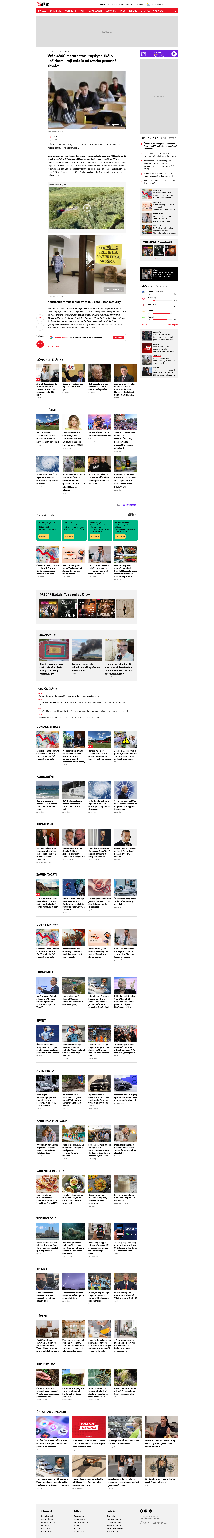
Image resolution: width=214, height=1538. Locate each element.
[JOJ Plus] (143, 318)
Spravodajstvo (111, 1516)
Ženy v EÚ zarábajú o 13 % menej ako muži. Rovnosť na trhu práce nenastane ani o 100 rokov (46, 389)
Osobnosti (65, 392)
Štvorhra (39, 1056)
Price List (77, 1528)
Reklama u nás (79, 1516)
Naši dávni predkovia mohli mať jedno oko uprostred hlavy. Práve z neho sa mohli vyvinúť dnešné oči (73, 1248)
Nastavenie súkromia (48, 1522)
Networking (92, 1159)
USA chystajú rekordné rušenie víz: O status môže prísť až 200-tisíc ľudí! (69, 717)
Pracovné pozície (45, 515)
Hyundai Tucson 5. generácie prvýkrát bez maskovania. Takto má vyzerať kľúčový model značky (98, 1100)
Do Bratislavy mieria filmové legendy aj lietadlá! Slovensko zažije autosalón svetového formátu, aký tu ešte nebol (125, 571)
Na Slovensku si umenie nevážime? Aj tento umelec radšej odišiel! (99, 387)
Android (116, 1254)
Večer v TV (161, 285)
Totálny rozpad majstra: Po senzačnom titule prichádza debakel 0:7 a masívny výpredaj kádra (124, 1048)
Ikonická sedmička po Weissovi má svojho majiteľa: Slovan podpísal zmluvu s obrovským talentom (73, 1050)
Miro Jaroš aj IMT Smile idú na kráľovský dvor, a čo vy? (160, 181)
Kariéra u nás (45, 1525)
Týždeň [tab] (173, 138)
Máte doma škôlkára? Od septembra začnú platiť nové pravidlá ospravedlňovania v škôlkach (73, 1150)
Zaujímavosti (95, 11)
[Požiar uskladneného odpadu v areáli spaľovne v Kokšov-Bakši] (87, 650)
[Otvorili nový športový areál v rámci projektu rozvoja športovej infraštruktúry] (54, 650)
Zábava (155, 270)
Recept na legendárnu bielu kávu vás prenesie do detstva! (124, 1198)
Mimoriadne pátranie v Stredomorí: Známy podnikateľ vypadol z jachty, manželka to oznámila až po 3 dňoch (98, 1001)
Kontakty (111, 1511)
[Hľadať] (175, 10)
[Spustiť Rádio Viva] (158, 52)
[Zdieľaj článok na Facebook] (40, 326)
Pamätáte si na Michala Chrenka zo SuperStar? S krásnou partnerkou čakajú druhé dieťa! (99, 852)
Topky (61, 51)
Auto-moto (45, 1071)
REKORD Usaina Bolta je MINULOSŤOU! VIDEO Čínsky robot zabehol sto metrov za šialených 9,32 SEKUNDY (73, 904)
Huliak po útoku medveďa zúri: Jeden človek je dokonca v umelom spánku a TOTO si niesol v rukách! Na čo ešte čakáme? (86, 703)
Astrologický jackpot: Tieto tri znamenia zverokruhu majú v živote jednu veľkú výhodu (163, 274)
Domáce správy (48, 727)
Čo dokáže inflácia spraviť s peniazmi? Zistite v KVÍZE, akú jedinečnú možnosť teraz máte (47, 569)
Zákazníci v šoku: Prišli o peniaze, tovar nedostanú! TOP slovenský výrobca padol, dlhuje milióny (125, 754)
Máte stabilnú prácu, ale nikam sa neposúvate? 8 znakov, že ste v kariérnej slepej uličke (125, 1148)
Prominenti (70, 11)
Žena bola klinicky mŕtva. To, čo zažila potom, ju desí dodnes (125, 901)
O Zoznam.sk (46, 1511)
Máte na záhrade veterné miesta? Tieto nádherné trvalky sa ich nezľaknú (125, 1391)
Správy (41, 677)
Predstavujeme (93, 1108)
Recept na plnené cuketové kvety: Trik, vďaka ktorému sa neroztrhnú (97, 1199)
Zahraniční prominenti (43, 862)
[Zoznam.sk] (146, 1524)
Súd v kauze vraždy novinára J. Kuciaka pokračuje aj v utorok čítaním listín (45, 1296)
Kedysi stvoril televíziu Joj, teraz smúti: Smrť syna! (72, 387)
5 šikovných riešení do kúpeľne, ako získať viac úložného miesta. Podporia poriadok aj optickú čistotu (124, 1345)
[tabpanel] (159, 163)
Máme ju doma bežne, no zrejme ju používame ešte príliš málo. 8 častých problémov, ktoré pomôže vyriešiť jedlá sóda (99, 1345)
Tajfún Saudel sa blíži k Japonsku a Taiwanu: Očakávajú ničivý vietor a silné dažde (99, 805)
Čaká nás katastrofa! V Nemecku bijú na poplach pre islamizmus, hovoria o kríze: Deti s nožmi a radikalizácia (163, 337)
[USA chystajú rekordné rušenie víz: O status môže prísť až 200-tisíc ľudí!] (73, 790)
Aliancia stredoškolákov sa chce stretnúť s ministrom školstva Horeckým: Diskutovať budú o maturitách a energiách (124, 389)
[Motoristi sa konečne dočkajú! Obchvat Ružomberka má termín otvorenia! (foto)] (73, 985)
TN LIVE (41, 1269)
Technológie (46, 1218)
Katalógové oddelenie (114, 1525)
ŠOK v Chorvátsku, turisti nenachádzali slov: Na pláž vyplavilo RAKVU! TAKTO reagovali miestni (47, 902)
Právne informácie (47, 1516)
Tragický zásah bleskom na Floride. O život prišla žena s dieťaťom (73, 1295)
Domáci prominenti (68, 859)
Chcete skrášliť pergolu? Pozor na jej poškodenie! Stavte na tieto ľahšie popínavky (73, 1392)
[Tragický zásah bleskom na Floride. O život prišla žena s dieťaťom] (73, 1281)
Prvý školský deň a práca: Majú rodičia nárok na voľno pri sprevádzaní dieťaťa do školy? (47, 1148)
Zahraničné (55, 11)
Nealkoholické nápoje (121, 1203)
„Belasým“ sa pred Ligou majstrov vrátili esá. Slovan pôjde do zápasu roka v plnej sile (99, 1296)
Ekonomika (111, 11)
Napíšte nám (45, 1528)
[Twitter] (150, 1511)
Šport (82, 11)
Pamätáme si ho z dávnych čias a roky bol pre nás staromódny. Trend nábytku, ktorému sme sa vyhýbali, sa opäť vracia (47, 1345)
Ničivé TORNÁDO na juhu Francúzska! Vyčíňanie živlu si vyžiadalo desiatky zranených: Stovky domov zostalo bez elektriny (164, 360)
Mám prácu (117, 1156)
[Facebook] (141, 1511)
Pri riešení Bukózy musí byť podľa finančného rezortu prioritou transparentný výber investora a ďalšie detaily (84, 711)
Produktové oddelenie (114, 1519)
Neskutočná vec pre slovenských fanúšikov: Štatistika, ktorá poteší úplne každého (72, 952)
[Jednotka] (143, 305)
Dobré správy (47, 925)
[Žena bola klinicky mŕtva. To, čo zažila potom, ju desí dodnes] (125, 887)
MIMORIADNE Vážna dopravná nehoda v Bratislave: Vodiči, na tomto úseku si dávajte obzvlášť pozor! (163, 349)
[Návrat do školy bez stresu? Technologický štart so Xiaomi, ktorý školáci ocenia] (99, 937)
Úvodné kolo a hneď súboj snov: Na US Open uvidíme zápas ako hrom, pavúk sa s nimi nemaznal (47, 1048)
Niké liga (65, 1058)
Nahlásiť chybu (53, 346)
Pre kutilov (45, 1364)
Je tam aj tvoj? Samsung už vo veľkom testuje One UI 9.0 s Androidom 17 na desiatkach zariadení (125, 1246)
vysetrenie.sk (92, 910)
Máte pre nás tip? (112, 1531)
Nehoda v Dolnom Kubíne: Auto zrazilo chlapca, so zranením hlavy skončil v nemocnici (99, 754)
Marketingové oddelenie (115, 1528)
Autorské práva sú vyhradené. (149, 1518)
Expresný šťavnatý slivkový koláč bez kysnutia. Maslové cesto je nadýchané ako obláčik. (47, 1199)
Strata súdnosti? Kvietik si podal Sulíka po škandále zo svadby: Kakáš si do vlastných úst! (73, 852)
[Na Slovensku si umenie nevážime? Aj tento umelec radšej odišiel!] (99, 373)
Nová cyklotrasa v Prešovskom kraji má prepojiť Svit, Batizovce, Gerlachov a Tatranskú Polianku (72, 1100)
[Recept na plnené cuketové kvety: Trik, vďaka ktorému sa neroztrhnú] (99, 1184)
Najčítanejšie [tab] (150, 138)
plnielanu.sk (118, 960)
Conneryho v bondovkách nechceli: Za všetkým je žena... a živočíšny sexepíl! (125, 852)
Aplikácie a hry (93, 1256)
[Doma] (143, 311)
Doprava (65, 1108)
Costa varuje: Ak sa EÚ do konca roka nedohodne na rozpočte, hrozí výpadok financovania (125, 805)
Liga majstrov (92, 1058)
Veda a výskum (67, 1256)
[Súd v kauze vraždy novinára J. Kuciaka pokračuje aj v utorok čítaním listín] (47, 1281)
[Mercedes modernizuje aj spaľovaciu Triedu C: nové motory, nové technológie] (125, 1083)
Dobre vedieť (40, 576)
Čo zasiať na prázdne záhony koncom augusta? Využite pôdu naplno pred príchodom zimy (47, 1392)
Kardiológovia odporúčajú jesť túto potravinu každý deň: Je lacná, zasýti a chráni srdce (99, 902)
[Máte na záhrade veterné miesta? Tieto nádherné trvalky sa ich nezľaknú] (125, 1377)
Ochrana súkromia (47, 1519)
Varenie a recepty (50, 1171)
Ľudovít (130, 4)
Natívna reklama (79, 1531)
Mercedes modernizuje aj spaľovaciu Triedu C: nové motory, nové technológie (125, 1097)
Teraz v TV (146, 285)
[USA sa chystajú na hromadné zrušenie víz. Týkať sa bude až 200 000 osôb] (125, 1281)
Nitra (115, 762)
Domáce (42, 11)
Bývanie (42, 1316)
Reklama (77, 1511)
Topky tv (133, 11)
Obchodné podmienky (81, 1522)
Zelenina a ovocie (41, 1399)
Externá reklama (79, 1519)
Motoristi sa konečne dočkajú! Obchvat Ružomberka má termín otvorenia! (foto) (72, 1000)
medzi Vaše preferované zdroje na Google (78, 337)
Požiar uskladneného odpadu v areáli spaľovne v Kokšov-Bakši (86, 667)
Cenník (76, 1525)
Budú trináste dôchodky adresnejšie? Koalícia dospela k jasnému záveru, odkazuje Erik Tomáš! (46, 1001)
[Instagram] (145, 1511)
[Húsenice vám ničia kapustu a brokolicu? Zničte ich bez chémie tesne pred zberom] (99, 1377)
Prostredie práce (41, 1156)
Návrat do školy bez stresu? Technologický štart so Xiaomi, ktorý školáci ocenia (72, 569)
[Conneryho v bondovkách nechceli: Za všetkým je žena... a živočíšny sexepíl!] (125, 837)
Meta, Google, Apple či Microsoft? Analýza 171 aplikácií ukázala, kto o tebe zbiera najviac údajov (98, 1248)
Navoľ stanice (144, 325)
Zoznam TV (47, 635)
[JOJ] (143, 298)
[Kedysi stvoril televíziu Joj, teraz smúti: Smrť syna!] (73, 373)
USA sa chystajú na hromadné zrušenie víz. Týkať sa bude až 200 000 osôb (125, 1296)
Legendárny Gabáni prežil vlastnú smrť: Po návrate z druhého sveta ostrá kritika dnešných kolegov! (119, 668)
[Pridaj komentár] (40, 318)
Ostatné (116, 1056)
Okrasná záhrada (67, 1399)
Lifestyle (145, 11)
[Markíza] (143, 292)
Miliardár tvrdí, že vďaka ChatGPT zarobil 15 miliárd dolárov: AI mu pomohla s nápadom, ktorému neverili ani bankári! (125, 1001)
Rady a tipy (91, 1206)
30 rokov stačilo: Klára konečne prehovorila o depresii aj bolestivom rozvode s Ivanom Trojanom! (46, 854)
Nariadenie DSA (46, 1531)
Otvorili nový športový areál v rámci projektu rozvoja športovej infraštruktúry (51, 668)
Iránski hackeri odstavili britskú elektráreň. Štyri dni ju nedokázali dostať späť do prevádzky (47, 1246)
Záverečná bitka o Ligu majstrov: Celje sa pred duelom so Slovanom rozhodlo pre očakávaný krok (98, 1050)
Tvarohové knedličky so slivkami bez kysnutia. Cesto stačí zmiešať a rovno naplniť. (72, 1199)
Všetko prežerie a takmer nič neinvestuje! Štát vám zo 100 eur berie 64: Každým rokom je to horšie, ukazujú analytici (164, 372)
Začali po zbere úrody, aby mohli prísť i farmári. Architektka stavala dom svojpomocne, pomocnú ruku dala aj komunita (73, 1345)
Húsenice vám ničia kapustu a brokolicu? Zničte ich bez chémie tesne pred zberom (98, 1392)
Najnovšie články (47, 688)
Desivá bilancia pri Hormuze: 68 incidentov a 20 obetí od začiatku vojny (69, 696)
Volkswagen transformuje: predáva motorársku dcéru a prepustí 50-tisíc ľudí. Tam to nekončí (46, 1100)
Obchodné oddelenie (114, 1522)
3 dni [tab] (163, 138)
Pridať (120, 337)
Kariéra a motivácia (52, 1121)
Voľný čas (158, 11)
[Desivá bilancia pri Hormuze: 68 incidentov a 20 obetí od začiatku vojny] (47, 790)
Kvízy (122, 11)
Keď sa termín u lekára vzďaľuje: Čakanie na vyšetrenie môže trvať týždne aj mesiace (98, 569)
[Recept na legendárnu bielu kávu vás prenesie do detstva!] (125, 1184)
